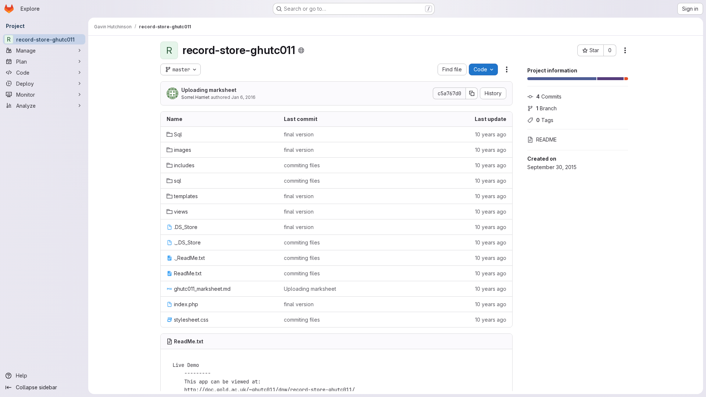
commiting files (302, 165)
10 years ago (490, 134)
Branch (546, 108)
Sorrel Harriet (195, 97)
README (546, 139)
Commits (548, 96)
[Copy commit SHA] (472, 93)
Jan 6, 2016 (243, 97)
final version (299, 134)
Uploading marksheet (208, 90)
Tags (544, 120)
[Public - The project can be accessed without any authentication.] (301, 50)
